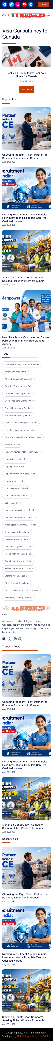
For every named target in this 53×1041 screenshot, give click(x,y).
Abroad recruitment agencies (18, 379)
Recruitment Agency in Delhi (18, 561)
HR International (12, 444)
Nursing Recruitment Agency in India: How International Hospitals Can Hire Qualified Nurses (24, 218)
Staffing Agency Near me (16, 576)
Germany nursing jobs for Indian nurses (23, 437)
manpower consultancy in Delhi (19, 510)
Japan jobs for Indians (15, 466)
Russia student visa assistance (19, 568)
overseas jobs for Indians (16, 539)
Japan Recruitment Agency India (20, 473)
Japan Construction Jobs (16, 459)
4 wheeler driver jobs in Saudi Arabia (22, 364)
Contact (43, 4)
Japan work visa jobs (14, 481)
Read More (27, 90)
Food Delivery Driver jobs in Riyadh (21, 422)
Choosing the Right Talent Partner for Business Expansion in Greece (24, 156)
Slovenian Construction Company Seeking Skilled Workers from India (23, 279)
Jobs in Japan (11, 503)
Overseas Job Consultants (17, 532)
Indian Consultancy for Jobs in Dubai (22, 452)
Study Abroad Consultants (17, 583)
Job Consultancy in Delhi (16, 488)
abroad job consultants (15, 371)
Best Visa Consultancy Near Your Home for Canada (26, 74)
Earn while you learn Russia (17, 408)
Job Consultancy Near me (17, 495)
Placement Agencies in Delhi (18, 546)
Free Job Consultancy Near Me (19, 430)
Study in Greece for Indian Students (21, 590)
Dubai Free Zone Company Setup (20, 401)
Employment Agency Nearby (18, 415)
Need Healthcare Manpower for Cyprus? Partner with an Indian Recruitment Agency (26, 340)
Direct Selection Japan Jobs (18, 393)
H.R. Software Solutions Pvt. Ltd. (34, 1036)
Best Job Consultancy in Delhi (18, 386)
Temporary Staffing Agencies (18, 597)
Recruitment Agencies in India (19, 554)
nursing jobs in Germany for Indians (21, 524)
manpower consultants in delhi (19, 517)
